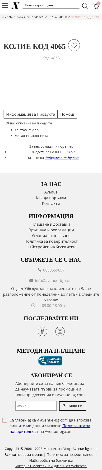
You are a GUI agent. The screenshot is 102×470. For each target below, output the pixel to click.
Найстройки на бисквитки (51, 247)
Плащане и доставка (51, 224)
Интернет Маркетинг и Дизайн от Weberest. (51, 466)
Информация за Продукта (30, 114)
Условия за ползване (51, 235)
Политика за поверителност (51, 241)
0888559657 (54, 270)
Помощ (67, 114)
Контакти (51, 203)
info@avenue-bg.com (62, 157)
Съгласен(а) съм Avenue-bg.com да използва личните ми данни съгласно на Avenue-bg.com (50, 425)
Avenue (51, 192)
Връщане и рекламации (51, 230)
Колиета (59, 16)
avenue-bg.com (16, 16)
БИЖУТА (40, 16)
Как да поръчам (51, 197)
